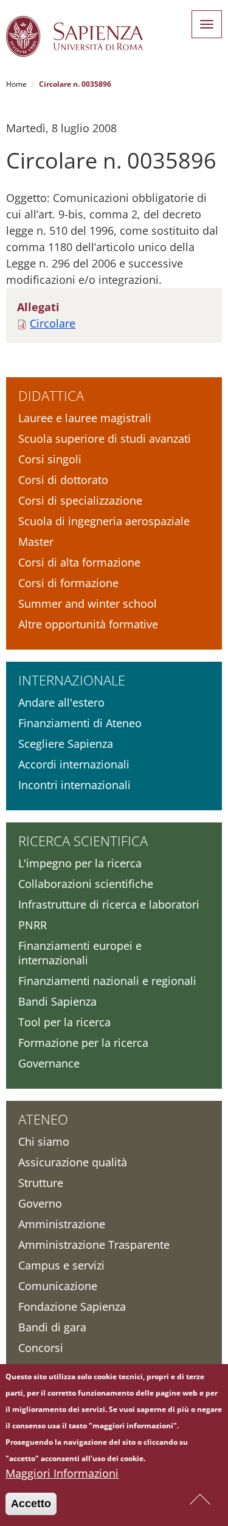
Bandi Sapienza (57, 1001)
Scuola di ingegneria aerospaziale (104, 521)
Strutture (40, 1182)
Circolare (52, 323)
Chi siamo (43, 1141)
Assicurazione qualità (72, 1162)
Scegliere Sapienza (65, 743)
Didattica (51, 395)
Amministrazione (61, 1224)
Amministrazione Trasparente (94, 1244)
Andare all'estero (61, 702)
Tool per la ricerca (64, 1022)
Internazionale (71, 680)
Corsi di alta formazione (79, 562)
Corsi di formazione (68, 583)
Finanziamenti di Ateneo (80, 723)
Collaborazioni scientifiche (85, 883)
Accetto (31, 1503)
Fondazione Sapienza (72, 1306)
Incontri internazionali (74, 785)
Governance (49, 1063)
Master (36, 541)
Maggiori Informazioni (62, 1473)
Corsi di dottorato (63, 479)
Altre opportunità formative (88, 624)
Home (16, 84)
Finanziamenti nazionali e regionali (107, 980)
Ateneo (43, 1119)
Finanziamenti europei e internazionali (80, 952)
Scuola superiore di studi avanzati (104, 438)
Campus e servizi (61, 1265)
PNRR (32, 925)
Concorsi (40, 1347)
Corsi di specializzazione (80, 500)
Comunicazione (57, 1286)
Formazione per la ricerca (83, 1042)
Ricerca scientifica (83, 841)
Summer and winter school (87, 603)
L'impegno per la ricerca (80, 863)
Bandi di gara (52, 1327)
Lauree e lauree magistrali (84, 418)
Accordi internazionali (74, 764)
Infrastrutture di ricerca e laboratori (108, 904)
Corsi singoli (49, 459)
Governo (40, 1203)
